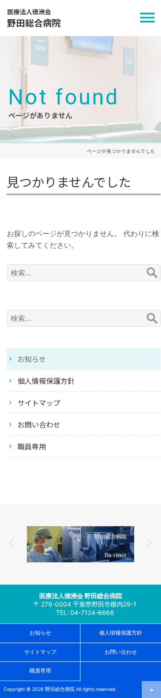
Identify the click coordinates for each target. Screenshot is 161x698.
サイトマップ (38, 402)
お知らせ (31, 358)
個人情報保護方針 (46, 380)
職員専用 (31, 446)
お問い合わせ (38, 424)
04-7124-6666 (92, 612)
